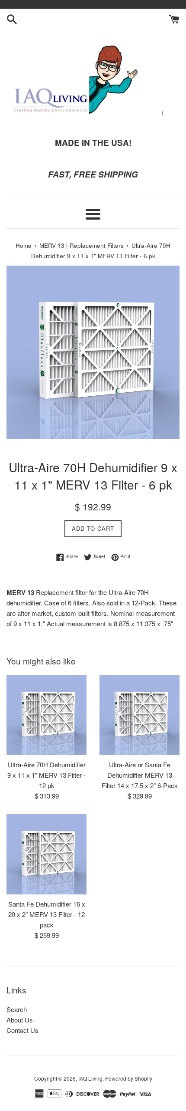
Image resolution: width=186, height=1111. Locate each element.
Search (16, 1009)
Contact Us (22, 1030)
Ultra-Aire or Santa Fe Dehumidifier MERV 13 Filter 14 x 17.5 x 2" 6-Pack (140, 775)
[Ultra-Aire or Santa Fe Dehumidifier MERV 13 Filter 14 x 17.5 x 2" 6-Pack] (139, 715)
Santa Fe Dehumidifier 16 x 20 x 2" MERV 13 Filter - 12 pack (46, 914)
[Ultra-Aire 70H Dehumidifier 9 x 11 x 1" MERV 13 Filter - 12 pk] (46, 715)
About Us (19, 1019)
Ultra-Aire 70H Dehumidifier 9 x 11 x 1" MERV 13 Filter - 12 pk (46, 775)
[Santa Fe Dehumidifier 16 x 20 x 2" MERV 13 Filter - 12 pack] (46, 854)
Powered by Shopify (128, 1078)
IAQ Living (90, 1078)
